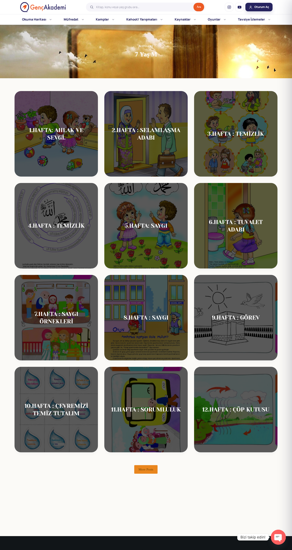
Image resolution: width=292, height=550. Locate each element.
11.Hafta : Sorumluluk (146, 409)
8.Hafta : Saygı (146, 317)
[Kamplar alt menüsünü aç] (113, 19)
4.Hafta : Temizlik (56, 225)
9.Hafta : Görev (236, 317)
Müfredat (71, 19)
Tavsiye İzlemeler (251, 19)
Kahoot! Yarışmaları (141, 19)
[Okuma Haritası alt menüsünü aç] (50, 19)
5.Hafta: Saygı (146, 225)
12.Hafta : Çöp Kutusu (235, 409)
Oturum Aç (261, 7)
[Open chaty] (278, 537)
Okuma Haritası (34, 19)
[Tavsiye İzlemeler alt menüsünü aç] (269, 19)
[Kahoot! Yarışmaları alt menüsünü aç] (161, 19)
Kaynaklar (182, 19)
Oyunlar (214, 19)
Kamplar (102, 19)
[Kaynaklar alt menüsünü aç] (195, 19)
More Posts (146, 469)
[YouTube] (239, 7)
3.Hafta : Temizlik (235, 133)
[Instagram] (229, 7)
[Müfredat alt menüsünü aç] (83, 19)
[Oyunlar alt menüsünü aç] (224, 19)
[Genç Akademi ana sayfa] (42, 7)
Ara (199, 6)
